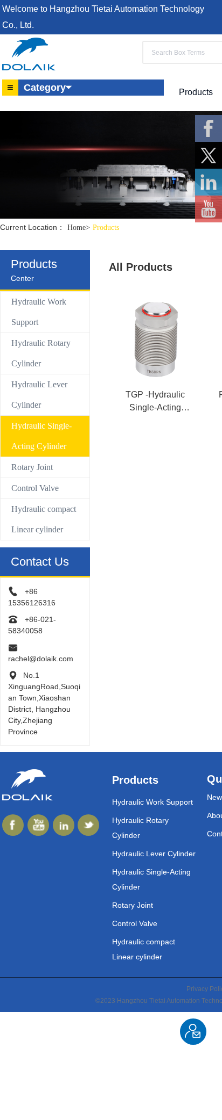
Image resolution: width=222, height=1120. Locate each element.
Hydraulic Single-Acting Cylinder (41, 436)
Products (106, 227)
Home (78, 227)
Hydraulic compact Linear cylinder (43, 519)
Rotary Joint (32, 467)
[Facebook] (208, 128)
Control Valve (35, 488)
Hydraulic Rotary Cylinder (41, 353)
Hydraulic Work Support (38, 312)
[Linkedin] (208, 182)
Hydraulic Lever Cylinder (39, 394)
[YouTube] (208, 209)
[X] (208, 155)
